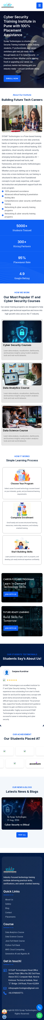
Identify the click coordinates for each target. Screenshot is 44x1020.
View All (22, 835)
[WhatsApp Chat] (39, 1015)
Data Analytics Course (16, 387)
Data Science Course (15, 430)
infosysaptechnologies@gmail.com (23, 988)
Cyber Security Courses (17, 345)
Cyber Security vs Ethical (17, 824)
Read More (9, 828)
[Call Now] (39, 1007)
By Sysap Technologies (16, 817)
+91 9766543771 (15, 993)
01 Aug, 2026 (13, 820)
